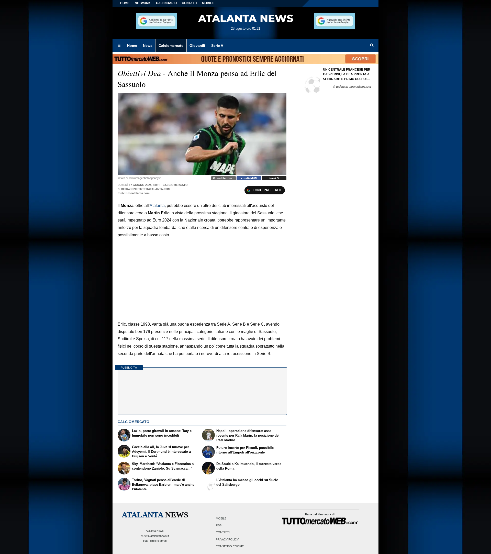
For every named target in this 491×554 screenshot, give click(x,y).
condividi (247, 178)
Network (143, 3)
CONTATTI (189, 3)
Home (124, 3)
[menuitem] (119, 46)
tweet (273, 178)
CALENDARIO (166, 3)
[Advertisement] (202, 276)
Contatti (223, 532)
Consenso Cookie (230, 546)
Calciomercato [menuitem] (171, 45)
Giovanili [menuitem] (197, 45)
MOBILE (208, 3)
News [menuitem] (147, 45)
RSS (218, 525)
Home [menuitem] (132, 45)
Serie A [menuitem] (217, 45)
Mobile (221, 518)
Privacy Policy (227, 539)
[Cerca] (372, 46)
